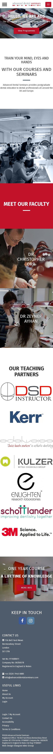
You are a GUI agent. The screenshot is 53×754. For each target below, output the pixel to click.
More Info (26, 587)
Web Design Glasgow (12, 745)
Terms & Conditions (11, 729)
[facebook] (22, 620)
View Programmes (26, 30)
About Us (6, 694)
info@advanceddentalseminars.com (21, 677)
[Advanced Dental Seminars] (26, 4)
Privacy (5, 725)
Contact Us (7, 718)
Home (5, 690)
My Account (7, 698)
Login (4, 701)
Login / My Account (11, 714)
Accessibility (8, 722)
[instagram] (30, 620)
